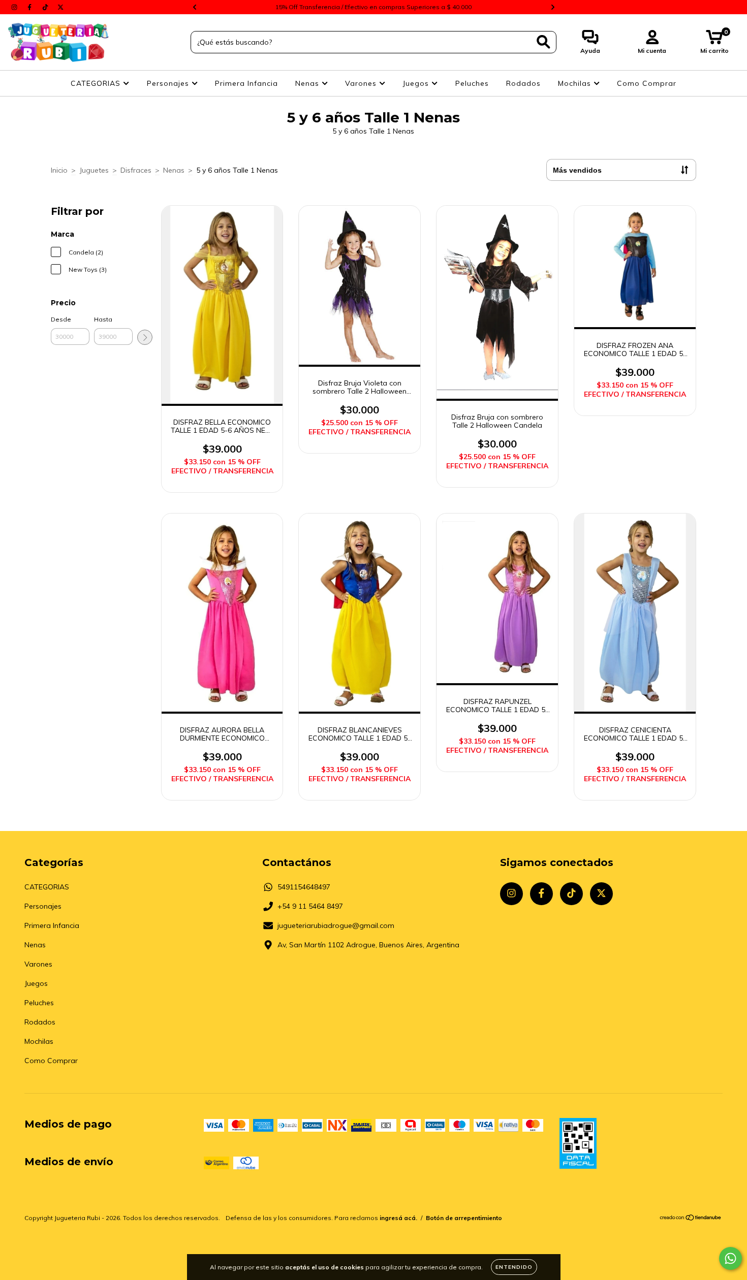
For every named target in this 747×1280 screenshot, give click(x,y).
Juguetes (94, 170)
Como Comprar (646, 83)
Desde (61, 319)
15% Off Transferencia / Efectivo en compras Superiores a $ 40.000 (373, 7)
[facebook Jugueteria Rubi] (30, 7)
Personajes (169, 83)
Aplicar (144, 337)
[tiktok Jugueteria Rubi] (46, 7)
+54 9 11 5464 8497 (310, 906)
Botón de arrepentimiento (464, 1218)
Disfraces (135, 170)
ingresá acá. (398, 1218)
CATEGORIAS (97, 83)
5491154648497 (303, 886)
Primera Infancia (246, 83)
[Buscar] (543, 42)
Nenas (308, 83)
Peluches (472, 83)
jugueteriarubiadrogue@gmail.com (335, 925)
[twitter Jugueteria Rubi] (60, 7)
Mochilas (576, 83)
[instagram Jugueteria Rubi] (15, 7)
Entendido (514, 1267)
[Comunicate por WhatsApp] (730, 1258)
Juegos (416, 83)
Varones (362, 83)
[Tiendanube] (691, 1219)
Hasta (103, 319)
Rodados (523, 83)
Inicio (59, 170)
